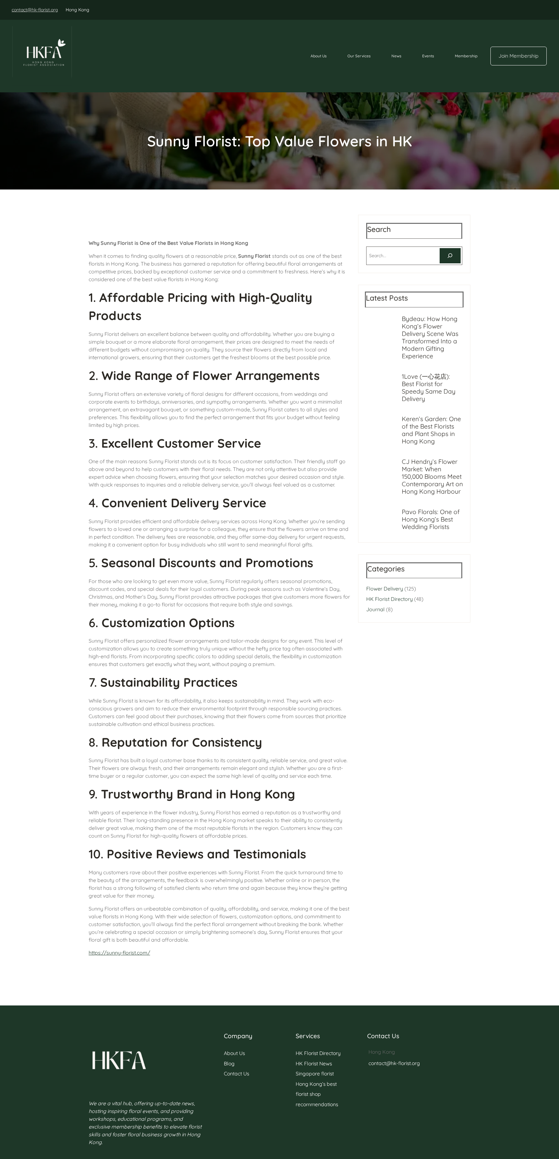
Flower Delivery (384, 588)
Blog (229, 1063)
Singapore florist (315, 1073)
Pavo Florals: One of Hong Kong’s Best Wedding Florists (431, 519)
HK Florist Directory (389, 599)
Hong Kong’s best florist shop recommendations (317, 1094)
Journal (375, 609)
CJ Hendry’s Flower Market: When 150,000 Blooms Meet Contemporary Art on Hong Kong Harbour (432, 476)
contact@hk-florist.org (35, 10)
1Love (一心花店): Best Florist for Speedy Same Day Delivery (428, 388)
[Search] (450, 255)
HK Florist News (314, 1063)
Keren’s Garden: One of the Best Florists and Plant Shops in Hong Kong (431, 430)
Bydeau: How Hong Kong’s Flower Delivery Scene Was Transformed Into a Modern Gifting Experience (430, 337)
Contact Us (236, 1073)
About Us (234, 1053)
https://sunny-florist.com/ (119, 952)
